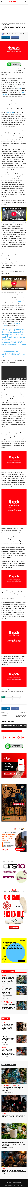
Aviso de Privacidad (17, 1182)
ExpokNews (4, 1092)
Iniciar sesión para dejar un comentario (14, 725)
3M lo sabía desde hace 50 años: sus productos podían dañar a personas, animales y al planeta (8, 1051)
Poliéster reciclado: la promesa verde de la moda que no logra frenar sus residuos (7, 979)
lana (25, 149)
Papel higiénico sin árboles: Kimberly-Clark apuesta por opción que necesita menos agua (13, 1144)
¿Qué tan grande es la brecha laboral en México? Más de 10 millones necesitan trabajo (8, 1027)
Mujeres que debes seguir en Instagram (6, 714)
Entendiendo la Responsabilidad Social (10, 23)
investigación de (10, 223)
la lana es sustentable (11, 696)
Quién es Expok (14, 1181)
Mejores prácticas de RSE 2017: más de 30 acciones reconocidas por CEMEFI (21, 715)
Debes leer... (4, 1022)
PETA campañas (17, 698)
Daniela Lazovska (10, 33)
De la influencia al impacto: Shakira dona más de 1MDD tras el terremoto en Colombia (8, 1039)
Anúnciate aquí (22, 1181)
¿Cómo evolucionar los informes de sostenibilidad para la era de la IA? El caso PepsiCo (8, 1007)
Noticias (3, 986)
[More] (21, 37)
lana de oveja (5, 698)
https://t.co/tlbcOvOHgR (12, 342)
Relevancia (4, 701)
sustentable (10, 112)
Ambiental (3, 975)
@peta (6, 339)
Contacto (9, 1182)
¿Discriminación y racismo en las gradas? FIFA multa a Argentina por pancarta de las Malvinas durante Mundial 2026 (7, 992)
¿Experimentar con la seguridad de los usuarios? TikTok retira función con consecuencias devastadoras (13, 1116)
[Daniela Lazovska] (2, 34)
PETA (19, 88)
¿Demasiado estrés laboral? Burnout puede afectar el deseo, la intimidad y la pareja (13, 1171)
